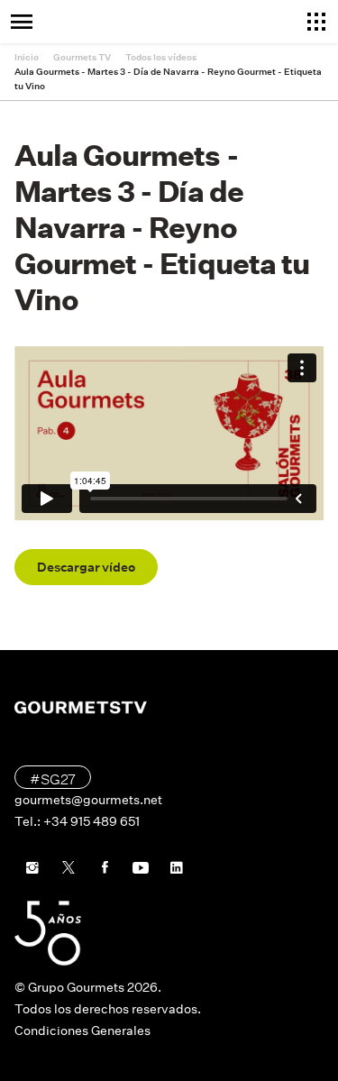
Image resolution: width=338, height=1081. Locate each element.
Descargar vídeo (86, 567)
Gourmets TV (82, 57)
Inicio (26, 57)
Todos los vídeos (160, 57)
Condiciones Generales (82, 1030)
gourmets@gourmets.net (88, 800)
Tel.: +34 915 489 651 (77, 821)
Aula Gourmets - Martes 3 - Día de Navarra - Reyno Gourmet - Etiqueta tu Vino (168, 79)
